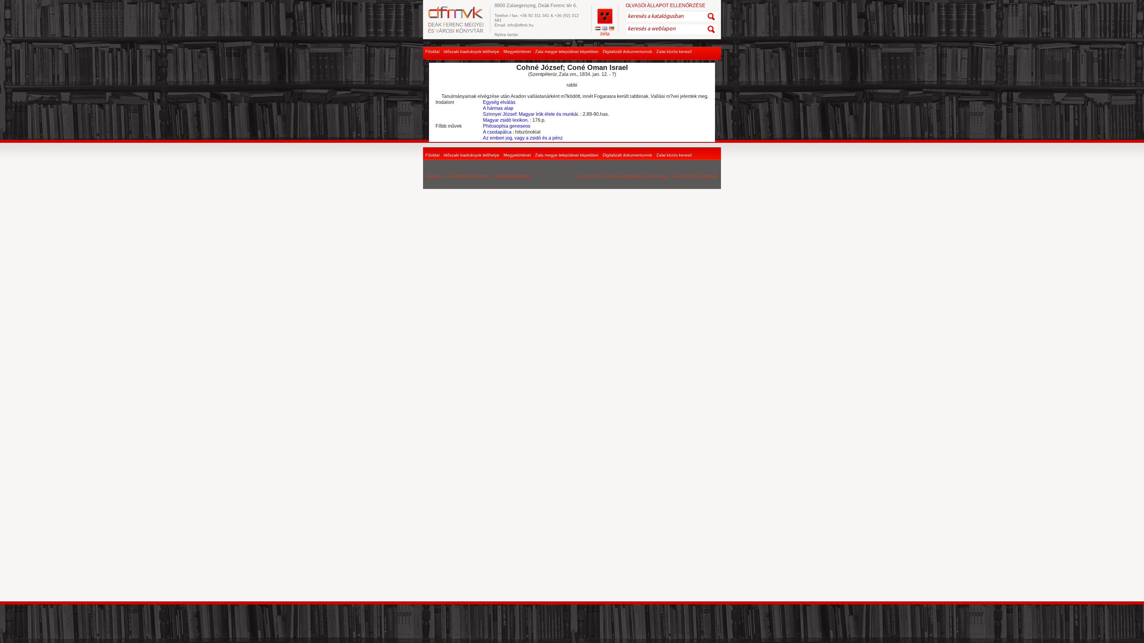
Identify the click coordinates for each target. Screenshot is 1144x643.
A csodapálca (497, 131)
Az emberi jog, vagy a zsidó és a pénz (523, 137)
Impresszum (436, 176)
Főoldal (432, 51)
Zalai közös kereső (674, 51)
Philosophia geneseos (506, 126)
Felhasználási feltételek (512, 176)
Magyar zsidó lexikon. (506, 120)
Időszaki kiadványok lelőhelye (471, 51)
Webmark (710, 176)
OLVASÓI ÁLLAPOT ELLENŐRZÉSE (665, 5)
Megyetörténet (517, 51)
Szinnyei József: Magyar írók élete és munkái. (531, 114)
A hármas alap (498, 108)
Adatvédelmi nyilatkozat (469, 176)
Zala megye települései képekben (567, 51)
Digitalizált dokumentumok (627, 51)
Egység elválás (499, 102)
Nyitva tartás (506, 34)
